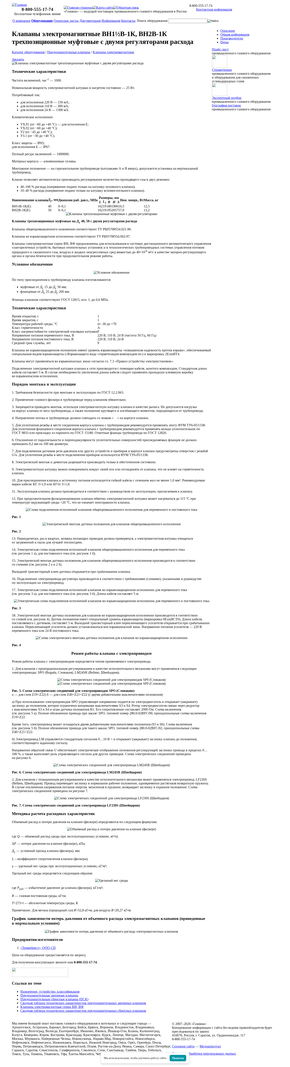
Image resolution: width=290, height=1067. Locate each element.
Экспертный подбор (226, 98)
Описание (227, 30)
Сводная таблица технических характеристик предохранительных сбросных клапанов (83, 1010)
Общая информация (234, 34)
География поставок (226, 105)
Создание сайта (183, 1046)
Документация (90, 21)
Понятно (178, 1058)
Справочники (222, 70)
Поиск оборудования (152, 21)
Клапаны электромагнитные (113, 52)
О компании (21, 21)
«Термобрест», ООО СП (38, 948)
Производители (231, 38)
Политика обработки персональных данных (204, 1053)
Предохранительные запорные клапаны (49, 995)
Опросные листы (66, 21)
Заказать (18, 59)
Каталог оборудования (28, 52)
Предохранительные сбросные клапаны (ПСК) (54, 999)
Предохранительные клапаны (68, 52)
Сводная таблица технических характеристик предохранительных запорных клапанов (83, 1003)
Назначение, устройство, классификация (49, 991)
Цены (224, 42)
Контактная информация (214, 9)
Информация (110, 21)
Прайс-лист (220, 49)
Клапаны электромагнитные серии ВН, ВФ (52, 1007)
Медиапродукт (210, 1046)
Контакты (128, 21)
